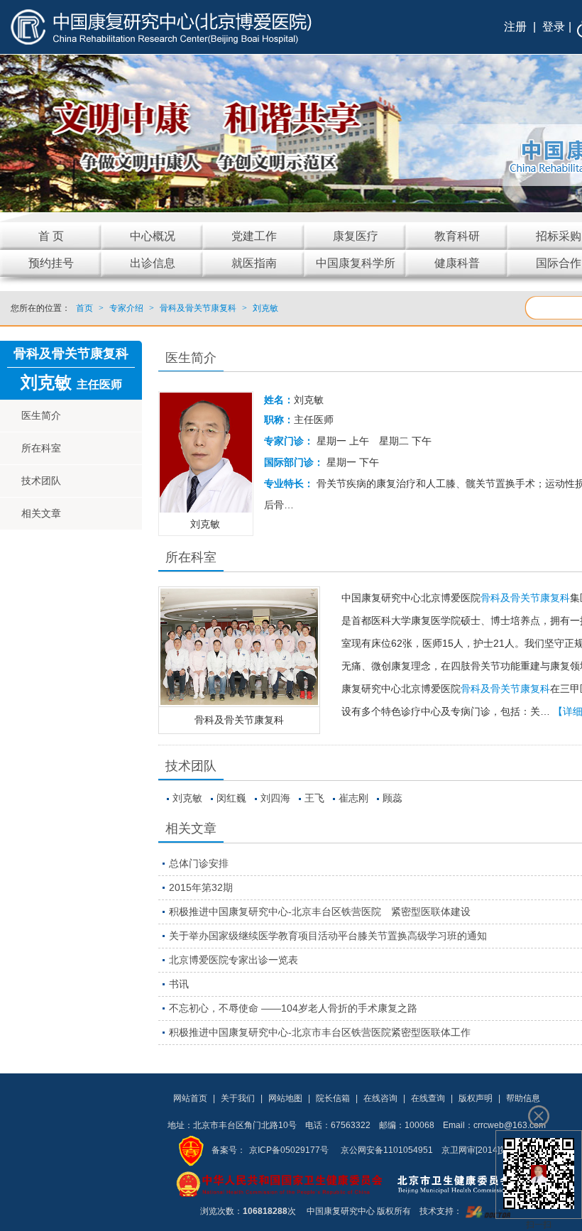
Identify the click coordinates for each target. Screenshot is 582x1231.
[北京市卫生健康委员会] (465, 1183)
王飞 (314, 798)
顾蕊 (392, 798)
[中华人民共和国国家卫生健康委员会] (279, 1183)
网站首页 (190, 1098)
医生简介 (41, 415)
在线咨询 (380, 1098)
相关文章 (41, 513)
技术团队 (41, 480)
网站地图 (285, 1098)
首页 (84, 308)
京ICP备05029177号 (289, 1150)
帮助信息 (523, 1098)
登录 (553, 27)
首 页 (51, 236)
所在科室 (41, 448)
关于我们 (238, 1098)
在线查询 (428, 1098)
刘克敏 (187, 798)
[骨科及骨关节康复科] (239, 646)
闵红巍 (231, 798)
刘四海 (275, 798)
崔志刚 (353, 798)
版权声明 (476, 1098)
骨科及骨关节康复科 (239, 720)
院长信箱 (333, 1098)
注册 (515, 27)
